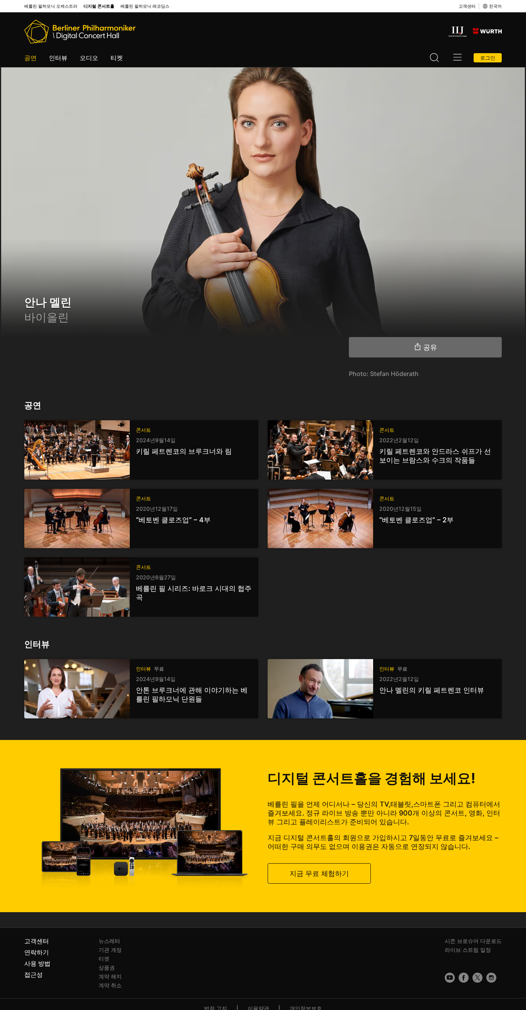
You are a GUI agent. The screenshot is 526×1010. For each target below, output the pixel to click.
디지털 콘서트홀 (99, 6)
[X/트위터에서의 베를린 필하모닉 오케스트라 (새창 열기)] (477, 978)
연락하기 (36, 952)
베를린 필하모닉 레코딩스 (145, 6)
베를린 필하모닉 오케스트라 (50, 6)
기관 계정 (110, 949)
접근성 (33, 974)
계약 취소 (110, 985)
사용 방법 (37, 963)
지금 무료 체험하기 (319, 873)
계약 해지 (110, 976)
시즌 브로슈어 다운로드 (473, 941)
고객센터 (467, 6)
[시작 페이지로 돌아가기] (80, 32)
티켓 (117, 58)
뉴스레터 (109, 941)
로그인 (487, 58)
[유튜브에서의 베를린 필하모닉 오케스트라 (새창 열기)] (450, 978)
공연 (30, 58)
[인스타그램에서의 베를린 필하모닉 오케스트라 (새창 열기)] (491, 978)
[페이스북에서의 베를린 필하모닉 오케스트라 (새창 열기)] (464, 978)
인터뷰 (58, 58)
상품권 (107, 967)
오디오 (89, 58)
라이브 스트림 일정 (468, 949)
